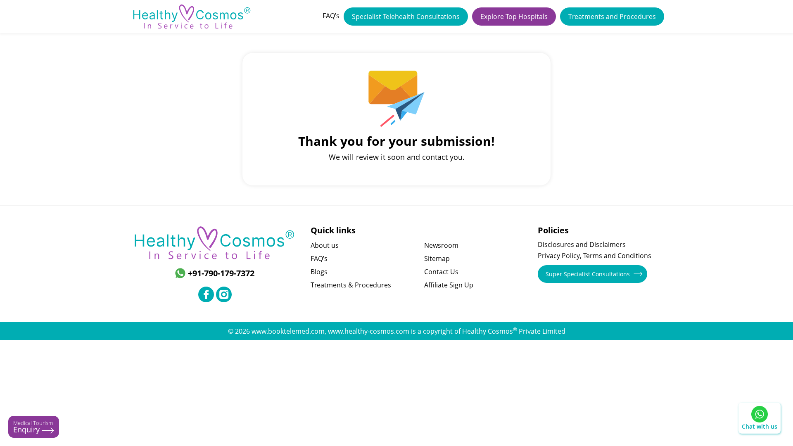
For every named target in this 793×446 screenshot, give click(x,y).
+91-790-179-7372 (221, 273)
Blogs (319, 271)
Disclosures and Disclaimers (582, 244)
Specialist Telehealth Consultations (406, 16)
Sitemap (437, 258)
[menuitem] (331, 16)
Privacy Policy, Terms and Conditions (594, 255)
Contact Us (441, 271)
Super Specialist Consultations (588, 274)
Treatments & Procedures (351, 284)
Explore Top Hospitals (514, 16)
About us (325, 245)
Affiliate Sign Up (448, 284)
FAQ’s (331, 15)
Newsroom (441, 245)
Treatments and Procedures (612, 16)
